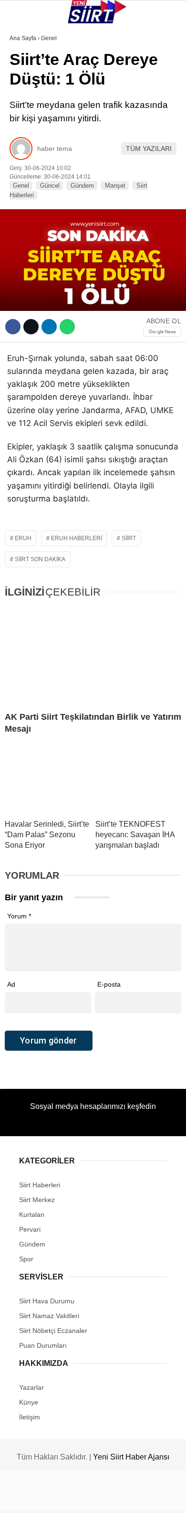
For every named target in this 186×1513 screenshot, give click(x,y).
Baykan (27, 117)
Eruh (22, 98)
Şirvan (25, 156)
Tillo (23, 175)
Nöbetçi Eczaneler (48, 214)
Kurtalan (30, 78)
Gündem (27, 194)
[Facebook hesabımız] (31, 1497)
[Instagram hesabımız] (89, 1497)
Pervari (27, 136)
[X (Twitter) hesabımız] (60, 1497)
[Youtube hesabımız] (118, 1497)
